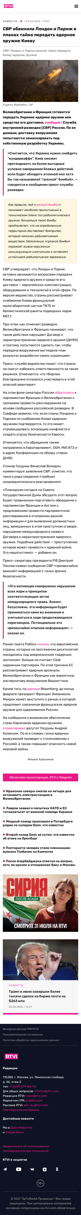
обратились (64, 393)
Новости (10, 21)
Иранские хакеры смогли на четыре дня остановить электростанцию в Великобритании (37, 794)
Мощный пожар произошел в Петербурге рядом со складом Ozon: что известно (38, 823)
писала (43, 644)
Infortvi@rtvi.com (46, 1091)
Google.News (14, 1132)
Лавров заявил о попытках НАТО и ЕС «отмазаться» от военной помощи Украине (37, 810)
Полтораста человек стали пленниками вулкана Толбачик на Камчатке (36, 849)
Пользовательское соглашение (23, 1034)
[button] (77, 6)
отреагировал (14, 728)
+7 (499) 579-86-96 (22, 1086)
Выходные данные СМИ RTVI (21, 1029)
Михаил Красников (40, 759)
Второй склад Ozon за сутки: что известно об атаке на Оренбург (38, 836)
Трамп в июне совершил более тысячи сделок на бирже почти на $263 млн (37, 996)
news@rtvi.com (36, 1096)
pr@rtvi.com (34, 1100)
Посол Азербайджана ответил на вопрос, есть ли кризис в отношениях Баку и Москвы (39, 863)
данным (33, 689)
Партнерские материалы (21, 1110)
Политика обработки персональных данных (31, 1040)
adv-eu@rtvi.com (36, 1105)
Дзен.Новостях (21, 1127)
